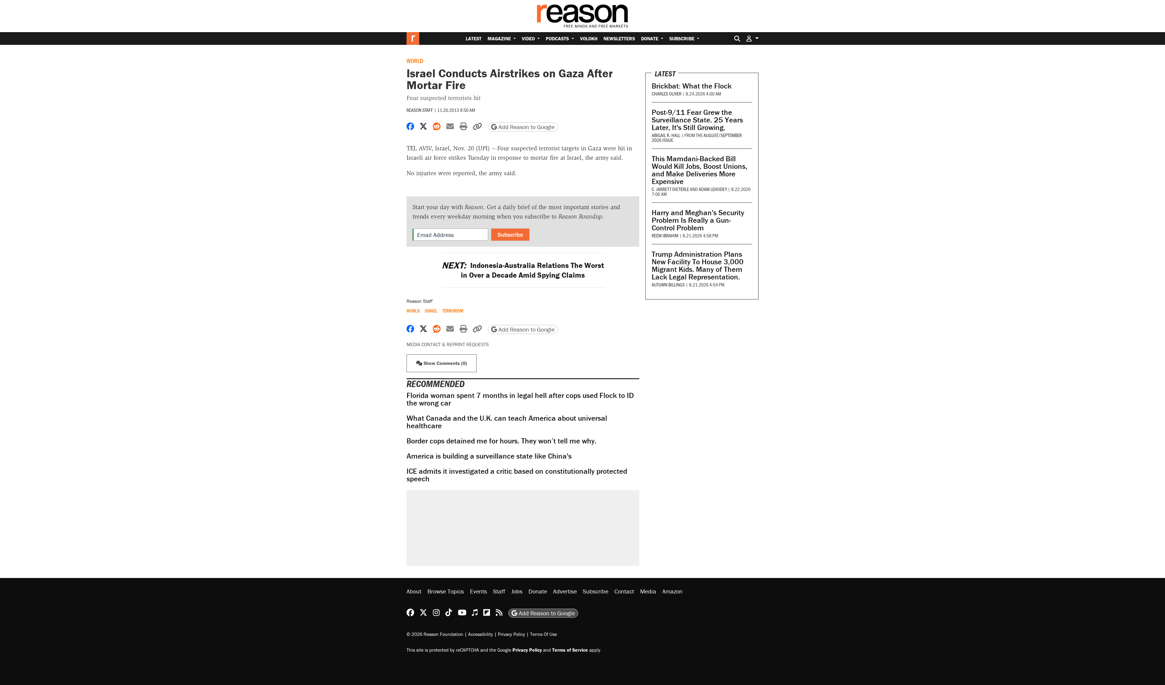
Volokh (588, 38)
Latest (473, 38)
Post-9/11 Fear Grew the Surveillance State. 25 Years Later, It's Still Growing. (697, 120)
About (414, 591)
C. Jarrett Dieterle (670, 189)
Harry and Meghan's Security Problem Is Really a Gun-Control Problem (698, 220)
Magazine (500, 38)
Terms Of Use (543, 634)
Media (648, 591)
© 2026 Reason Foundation (435, 634)
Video (529, 38)
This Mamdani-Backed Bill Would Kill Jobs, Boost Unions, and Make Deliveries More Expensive (699, 170)
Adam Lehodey (713, 189)
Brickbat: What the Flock (691, 86)
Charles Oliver (666, 93)
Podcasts (558, 38)
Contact (624, 591)
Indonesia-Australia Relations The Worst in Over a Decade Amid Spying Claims (523, 270)
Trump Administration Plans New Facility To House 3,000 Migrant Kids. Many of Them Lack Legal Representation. (698, 265)
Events (478, 591)
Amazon (672, 591)
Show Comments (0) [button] (444, 363)
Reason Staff (420, 110)
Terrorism (452, 310)
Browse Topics (445, 591)
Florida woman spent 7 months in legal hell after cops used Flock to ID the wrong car (520, 399)
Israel (431, 310)
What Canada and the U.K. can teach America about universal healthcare (507, 421)
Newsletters (619, 38)
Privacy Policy (511, 634)
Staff (499, 591)
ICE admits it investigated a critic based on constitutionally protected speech (517, 474)
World (415, 61)
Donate (650, 38)
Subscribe (682, 38)
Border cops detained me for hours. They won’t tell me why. (501, 441)
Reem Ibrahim (665, 235)
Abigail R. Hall (666, 135)
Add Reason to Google (526, 127)
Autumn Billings (668, 284)
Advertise (565, 591)
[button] (752, 38)
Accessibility (480, 634)
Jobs (516, 591)
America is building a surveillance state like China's (489, 456)
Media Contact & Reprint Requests (448, 344)
